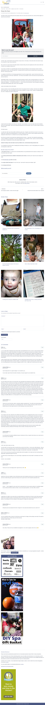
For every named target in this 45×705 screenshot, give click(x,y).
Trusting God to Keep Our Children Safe (10, 299)
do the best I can (7, 159)
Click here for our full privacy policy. (7, 666)
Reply (42, 347)
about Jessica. (27, 183)
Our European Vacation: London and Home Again (9, 190)
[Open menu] (41, 2)
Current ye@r (3, 337)
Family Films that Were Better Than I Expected (36, 190)
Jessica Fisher (22, 179)
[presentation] (11, 212)
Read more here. (15, 552)
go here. (7, 662)
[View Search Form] (43, 2)
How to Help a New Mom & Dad (31, 263)
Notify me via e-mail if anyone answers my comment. (11, 331)
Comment (3, 316)
